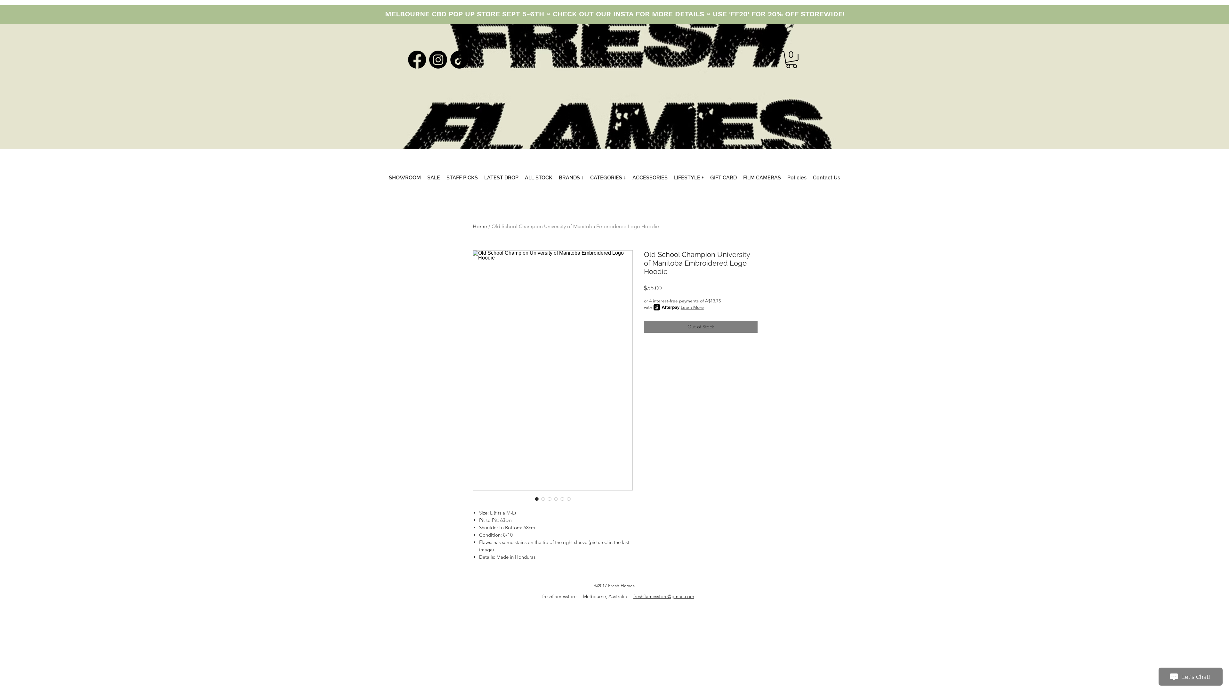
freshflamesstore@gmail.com (663, 596)
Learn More (692, 307)
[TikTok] (459, 60)
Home (480, 226)
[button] (791, 59)
